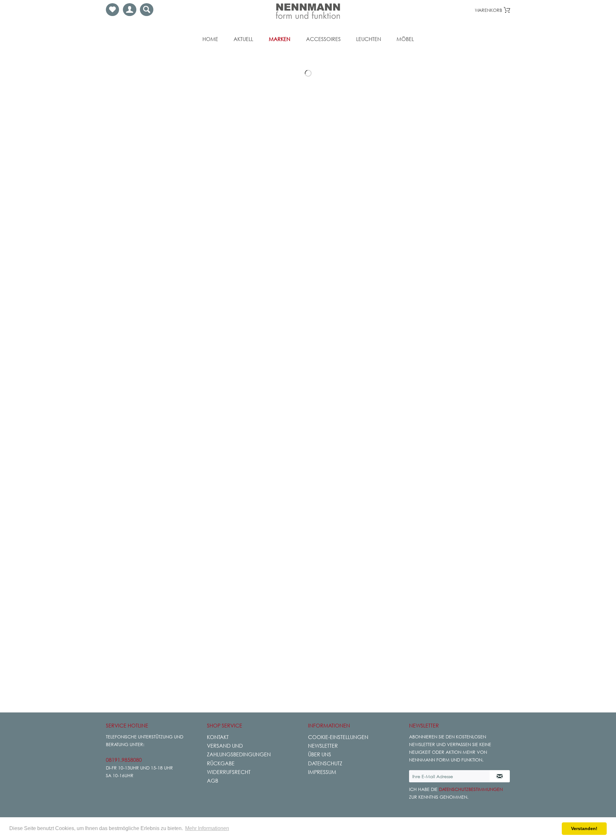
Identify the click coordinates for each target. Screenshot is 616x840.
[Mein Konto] (129, 9)
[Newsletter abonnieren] (500, 776)
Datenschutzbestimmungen (471, 789)
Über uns (319, 754)
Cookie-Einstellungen (338, 737)
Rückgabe (221, 763)
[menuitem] (112, 9)
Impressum (322, 772)
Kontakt (218, 737)
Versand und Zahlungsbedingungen (239, 750)
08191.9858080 (124, 760)
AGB (212, 781)
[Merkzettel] (112, 9)
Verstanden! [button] (584, 828)
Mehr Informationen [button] (207, 828)
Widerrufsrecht (229, 772)
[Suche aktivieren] (146, 9)
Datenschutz (325, 763)
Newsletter (323, 746)
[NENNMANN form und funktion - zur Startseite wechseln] (308, 11)
